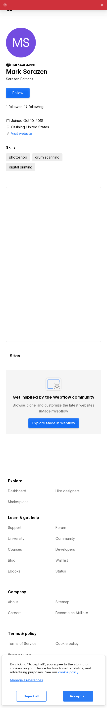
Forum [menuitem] (60, 528)
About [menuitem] (13, 602)
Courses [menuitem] (15, 549)
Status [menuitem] (60, 571)
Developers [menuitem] (65, 549)
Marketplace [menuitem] (18, 502)
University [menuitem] (16, 539)
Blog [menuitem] (11, 560)
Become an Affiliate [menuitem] (71, 613)
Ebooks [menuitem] (14, 571)
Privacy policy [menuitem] (19, 654)
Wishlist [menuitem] (61, 560)
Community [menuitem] (65, 539)
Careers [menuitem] (14, 613)
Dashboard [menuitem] (17, 491)
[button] (18, 93)
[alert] (53, 5)
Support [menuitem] (14, 528)
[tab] (15, 356)
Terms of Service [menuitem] (22, 644)
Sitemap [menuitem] (62, 602)
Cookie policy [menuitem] (67, 644)
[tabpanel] (53, 402)
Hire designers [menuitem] (67, 491)
